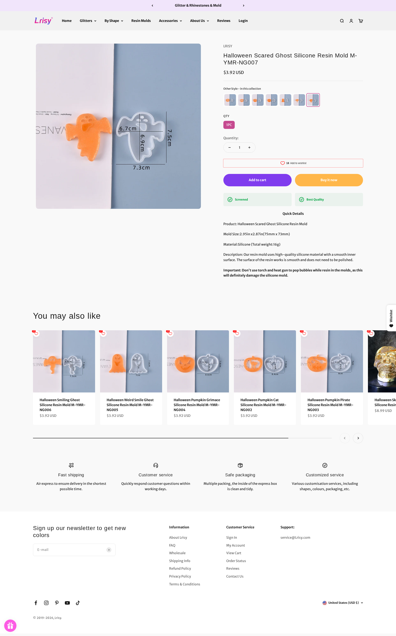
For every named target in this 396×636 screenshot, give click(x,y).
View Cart (233, 553)
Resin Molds (141, 20)
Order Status (236, 561)
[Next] (243, 5)
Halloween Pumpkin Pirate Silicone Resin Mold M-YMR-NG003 (331, 405)
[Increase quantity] (249, 147)
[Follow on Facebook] (36, 603)
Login (243, 20)
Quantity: (231, 138)
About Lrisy (178, 537)
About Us (197, 20)
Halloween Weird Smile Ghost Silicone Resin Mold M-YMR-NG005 (130, 405)
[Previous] (152, 5)
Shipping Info (179, 561)
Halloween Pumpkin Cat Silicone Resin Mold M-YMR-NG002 (263, 405)
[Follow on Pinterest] (57, 603)
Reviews (223, 20)
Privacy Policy (180, 576)
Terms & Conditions (184, 584)
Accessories (168, 20)
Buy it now (329, 180)
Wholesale (177, 553)
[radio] (230, 100)
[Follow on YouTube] (67, 603)
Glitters (86, 20)
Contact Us (235, 576)
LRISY (227, 46)
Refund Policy (180, 568)
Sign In (231, 537)
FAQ (172, 545)
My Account (235, 545)
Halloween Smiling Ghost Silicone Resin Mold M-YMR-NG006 (63, 405)
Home (67, 20)
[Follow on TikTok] (78, 603)
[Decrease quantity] (230, 147)
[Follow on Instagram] (46, 603)
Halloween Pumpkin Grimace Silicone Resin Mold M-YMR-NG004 (197, 405)
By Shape (112, 20)
